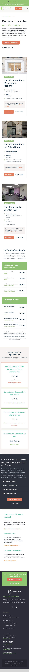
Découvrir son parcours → (10, 560)
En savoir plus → (14, 425)
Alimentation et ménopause (10, 623)
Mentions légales (8, 661)
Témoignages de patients (9, 625)
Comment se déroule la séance (11, 617)
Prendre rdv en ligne (11, 42)
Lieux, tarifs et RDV (8, 620)
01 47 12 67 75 (8, 47)
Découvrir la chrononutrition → (12, 545)
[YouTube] (16, 607)
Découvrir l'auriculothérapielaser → (14, 383)
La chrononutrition (8, 615)
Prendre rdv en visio (14, 499)
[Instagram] (13, 607)
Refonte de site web (18, 663)
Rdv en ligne (8, 112)
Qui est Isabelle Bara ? (8, 628)
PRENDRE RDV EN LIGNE (14, 579)
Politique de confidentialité (18, 661)
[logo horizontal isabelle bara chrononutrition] (6, 6)
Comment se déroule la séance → (12, 529)
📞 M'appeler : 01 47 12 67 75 (14, 1)
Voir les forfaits (13, 231)
